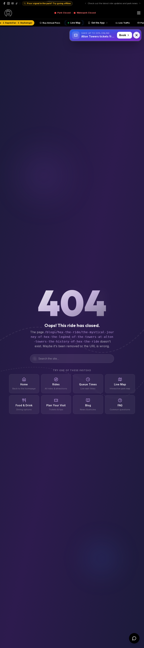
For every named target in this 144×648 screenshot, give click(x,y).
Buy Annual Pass (72, 23)
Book (122, 35)
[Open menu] (138, 13)
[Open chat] (134, 638)
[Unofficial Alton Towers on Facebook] (4, 3)
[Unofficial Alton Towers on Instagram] (8, 3)
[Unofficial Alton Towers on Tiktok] (16, 3)
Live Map (96, 22)
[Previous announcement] (92, 3)
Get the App (118, 22)
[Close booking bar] (136, 35)
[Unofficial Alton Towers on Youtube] (12, 3)
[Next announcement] (140, 3)
